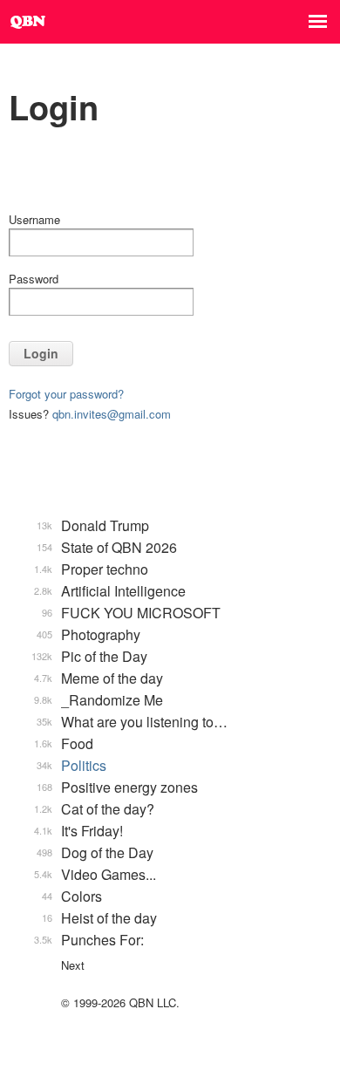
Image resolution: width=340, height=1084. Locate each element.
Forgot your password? (66, 393)
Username (34, 219)
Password (33, 278)
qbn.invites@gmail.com (111, 414)
